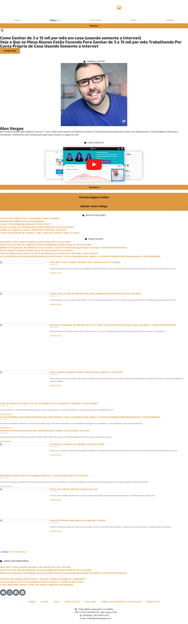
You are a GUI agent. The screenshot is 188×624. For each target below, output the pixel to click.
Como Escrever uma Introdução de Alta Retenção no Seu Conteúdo (37, 227)
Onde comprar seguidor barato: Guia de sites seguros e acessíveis (36, 250)
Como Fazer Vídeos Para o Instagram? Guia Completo (29, 218)
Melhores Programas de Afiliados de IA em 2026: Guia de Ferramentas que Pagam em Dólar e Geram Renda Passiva (63, 247)
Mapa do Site (153, 602)
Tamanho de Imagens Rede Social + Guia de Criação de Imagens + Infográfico (42, 579)
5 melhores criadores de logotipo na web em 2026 (77, 444)
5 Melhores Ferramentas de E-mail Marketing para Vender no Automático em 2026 (44, 430)
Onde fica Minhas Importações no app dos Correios (78, 520)
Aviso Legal (90, 602)
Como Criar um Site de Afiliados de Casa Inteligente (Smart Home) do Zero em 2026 (45, 244)
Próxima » (22, 552)
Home (17, 20)
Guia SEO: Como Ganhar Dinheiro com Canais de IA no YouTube (35, 242)
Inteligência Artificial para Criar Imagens (22, 221)
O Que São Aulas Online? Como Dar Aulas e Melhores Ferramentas (36, 584)
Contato (169, 20)
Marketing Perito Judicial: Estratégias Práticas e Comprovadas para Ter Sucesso (44, 475)
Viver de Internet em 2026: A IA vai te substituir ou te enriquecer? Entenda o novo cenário (49, 253)
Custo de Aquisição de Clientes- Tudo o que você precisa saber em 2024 (39, 233)
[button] (2, 30)
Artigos (32, 602)
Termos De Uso (72, 602)
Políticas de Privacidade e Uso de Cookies (121, 602)
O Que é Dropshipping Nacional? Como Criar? (25, 224)
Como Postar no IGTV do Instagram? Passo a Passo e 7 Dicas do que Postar (42, 582)
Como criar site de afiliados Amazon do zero (74, 489)
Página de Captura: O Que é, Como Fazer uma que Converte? (33, 230)
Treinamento (95, 20)
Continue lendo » (56, 273)
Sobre (133, 20)
